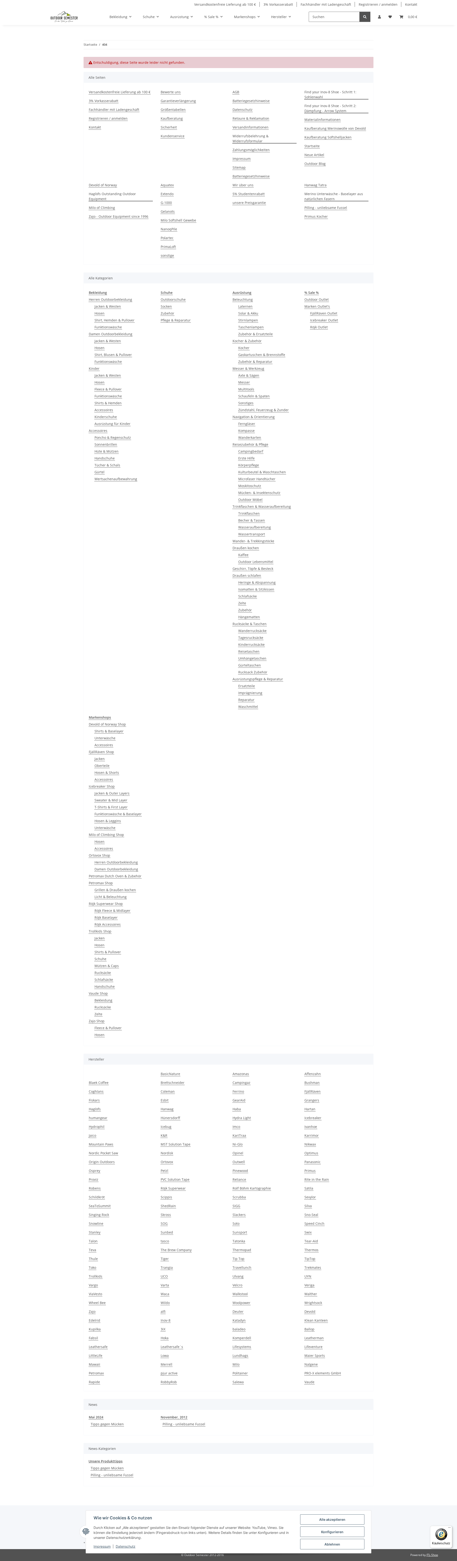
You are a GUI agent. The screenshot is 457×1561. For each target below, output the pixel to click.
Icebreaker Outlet (324, 320)
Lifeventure (313, 1346)
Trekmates (312, 1267)
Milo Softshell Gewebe (178, 220)
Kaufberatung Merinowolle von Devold (335, 128)
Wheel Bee (97, 1302)
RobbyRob (169, 1382)
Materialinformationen (322, 119)
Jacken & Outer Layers (111, 793)
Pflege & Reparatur (176, 320)
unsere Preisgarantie (249, 202)
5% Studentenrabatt (249, 194)
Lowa (165, 1355)
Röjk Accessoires (107, 924)
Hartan (309, 1109)
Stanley (94, 1232)
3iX (163, 1329)
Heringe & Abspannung (257, 582)
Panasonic (312, 1162)
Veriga (309, 1285)
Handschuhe (104, 458)
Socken (166, 306)
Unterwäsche (104, 738)
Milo (236, 1364)
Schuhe (100, 959)
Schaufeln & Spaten (254, 396)
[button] (379, 17)
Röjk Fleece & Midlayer (112, 910)
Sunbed (167, 1232)
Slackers (239, 1214)
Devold (309, 1311)
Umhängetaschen (252, 658)
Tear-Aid (311, 1241)
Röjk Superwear (173, 1188)
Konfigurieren (332, 1532)
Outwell (239, 1162)
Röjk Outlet (319, 327)
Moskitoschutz (249, 486)
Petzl (164, 1170)
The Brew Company (176, 1250)
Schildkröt (97, 1197)
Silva (308, 1206)
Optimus (311, 1153)
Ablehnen (332, 1544)
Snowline (96, 1223)
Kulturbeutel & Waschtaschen (262, 472)
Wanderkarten (249, 437)
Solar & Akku (248, 313)
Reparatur (246, 699)
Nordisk (167, 1153)
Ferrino (238, 1091)
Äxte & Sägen (248, 375)
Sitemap (239, 167)
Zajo (92, 1311)
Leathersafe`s (172, 1346)
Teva (92, 1250)
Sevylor (310, 1197)
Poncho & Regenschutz (112, 437)
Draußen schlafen (247, 575)
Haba (237, 1109)
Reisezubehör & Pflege (250, 444)
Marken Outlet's (317, 306)
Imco (236, 1126)
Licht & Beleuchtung (110, 896)
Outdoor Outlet (316, 299)
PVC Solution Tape (175, 1179)
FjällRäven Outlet (323, 313)
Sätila (308, 1188)
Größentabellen (173, 109)
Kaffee (243, 555)
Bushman (312, 1082)
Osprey (94, 1170)
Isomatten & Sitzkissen (256, 589)
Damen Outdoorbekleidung (110, 334)
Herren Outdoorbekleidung (110, 299)
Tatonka (239, 1241)
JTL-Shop (432, 1555)
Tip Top (238, 1258)
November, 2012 (174, 1417)
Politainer (240, 1373)
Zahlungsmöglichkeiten (251, 150)
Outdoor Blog (315, 163)
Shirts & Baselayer (109, 731)
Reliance (239, 1179)
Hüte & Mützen (106, 451)
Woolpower (241, 1302)
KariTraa (239, 1135)
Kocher (243, 348)
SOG (164, 1223)
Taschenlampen (251, 327)
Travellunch (242, 1267)
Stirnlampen (248, 320)
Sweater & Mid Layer (110, 800)
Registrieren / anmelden (378, 4)
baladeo (239, 1329)
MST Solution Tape (175, 1144)
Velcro (237, 1285)
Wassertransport (251, 534)
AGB (236, 92)
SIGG (236, 1206)
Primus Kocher (316, 216)
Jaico (92, 1135)
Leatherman (314, 1338)
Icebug (166, 1126)
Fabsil (93, 1338)
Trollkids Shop (100, 931)
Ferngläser (246, 423)
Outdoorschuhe (173, 299)
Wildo (165, 1302)
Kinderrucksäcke (251, 644)
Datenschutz (125, 1546)
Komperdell (242, 1338)
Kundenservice (172, 136)
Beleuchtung (243, 299)
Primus (310, 1170)
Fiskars (94, 1100)
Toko (92, 1267)
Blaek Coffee (99, 1082)
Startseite (312, 146)
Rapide (94, 1382)
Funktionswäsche (108, 327)
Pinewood (240, 1170)
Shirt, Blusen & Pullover (113, 354)
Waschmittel (248, 706)
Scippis (166, 1197)
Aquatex (167, 185)
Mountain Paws (101, 1144)
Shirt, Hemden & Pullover (114, 320)
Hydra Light (242, 1118)
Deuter (238, 1311)
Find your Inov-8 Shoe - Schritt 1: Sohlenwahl (330, 94)
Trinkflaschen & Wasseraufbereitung (262, 506)
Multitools (246, 389)
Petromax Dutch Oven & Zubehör (115, 876)
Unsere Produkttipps (106, 1461)
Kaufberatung (172, 118)
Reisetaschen (248, 651)
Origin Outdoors (102, 1162)
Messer (244, 382)
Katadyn (239, 1320)
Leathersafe (98, 1346)
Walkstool (240, 1294)
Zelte (242, 603)
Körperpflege (248, 465)
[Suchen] (364, 17)
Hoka (165, 1338)
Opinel (238, 1153)
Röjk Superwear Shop (106, 903)
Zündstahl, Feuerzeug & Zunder (263, 410)
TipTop (309, 1258)
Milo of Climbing (102, 207)
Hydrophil (96, 1126)
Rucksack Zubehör (252, 672)
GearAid (239, 1100)
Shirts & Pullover (107, 952)
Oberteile (101, 765)
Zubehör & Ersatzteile (255, 334)
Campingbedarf (250, 451)
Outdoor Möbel (250, 499)
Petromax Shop (101, 883)
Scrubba (239, 1197)
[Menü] (449, 1528)
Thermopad (242, 1250)
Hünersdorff (170, 1118)
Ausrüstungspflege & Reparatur (258, 679)
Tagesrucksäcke (250, 637)
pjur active (169, 1373)
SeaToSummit (100, 1206)
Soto (236, 1223)
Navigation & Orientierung (254, 417)
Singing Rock (99, 1214)
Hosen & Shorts (106, 772)
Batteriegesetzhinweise (251, 101)
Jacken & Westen (107, 306)
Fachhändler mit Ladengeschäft (326, 4)
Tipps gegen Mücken (107, 1424)
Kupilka (95, 1329)
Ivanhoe (310, 1126)
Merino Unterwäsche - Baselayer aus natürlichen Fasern (333, 196)
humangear (98, 1118)
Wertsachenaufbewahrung (115, 479)
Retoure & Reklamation (251, 118)
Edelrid (94, 1320)
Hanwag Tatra (315, 185)
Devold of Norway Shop (107, 724)
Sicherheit (169, 127)
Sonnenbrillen (105, 444)
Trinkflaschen (249, 513)
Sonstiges (245, 403)
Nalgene (311, 1364)
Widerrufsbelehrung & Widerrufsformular (250, 138)
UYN (307, 1276)
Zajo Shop (96, 1021)
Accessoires (103, 410)
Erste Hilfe (246, 458)
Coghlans (96, 1091)
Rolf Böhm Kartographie (252, 1188)
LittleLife (95, 1355)
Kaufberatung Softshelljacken (328, 137)
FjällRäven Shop (101, 752)
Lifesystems (242, 1346)
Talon (93, 1241)
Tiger (165, 1258)
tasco (165, 1241)
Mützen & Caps (106, 965)
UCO (164, 1276)
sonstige (167, 255)
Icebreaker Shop (102, 786)
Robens (95, 1188)
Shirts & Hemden (108, 403)
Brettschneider (172, 1082)
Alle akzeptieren (332, 1519)
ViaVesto (95, 1294)
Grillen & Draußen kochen (115, 890)
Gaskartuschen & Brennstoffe (261, 354)
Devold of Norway (103, 185)
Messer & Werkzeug (248, 368)
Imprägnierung (250, 693)
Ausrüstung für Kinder (112, 423)
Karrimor (311, 1135)
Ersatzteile (246, 686)
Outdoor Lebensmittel (255, 561)
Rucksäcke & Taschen (250, 624)
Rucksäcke (102, 972)
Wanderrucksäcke (252, 630)
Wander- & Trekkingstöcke (253, 541)
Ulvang (238, 1276)
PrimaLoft (168, 246)
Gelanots (168, 211)
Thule (93, 1258)
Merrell (166, 1364)
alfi (163, 1311)
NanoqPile (169, 229)
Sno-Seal (311, 1214)
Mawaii (94, 1364)
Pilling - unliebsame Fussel (325, 207)
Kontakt (411, 4)
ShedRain (168, 1206)
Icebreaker (312, 1118)
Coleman (168, 1091)
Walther (310, 1294)
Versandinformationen (250, 127)
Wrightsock (313, 1302)
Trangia (167, 1267)
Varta (165, 1285)
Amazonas (241, 1074)
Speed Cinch (314, 1223)
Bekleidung (103, 1000)
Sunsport (240, 1232)
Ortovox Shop (99, 855)
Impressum (102, 1546)
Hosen (99, 313)
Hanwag (167, 1109)
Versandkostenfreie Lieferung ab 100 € (225, 4)
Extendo (167, 194)
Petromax (96, 1373)
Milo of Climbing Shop (106, 834)
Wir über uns (243, 185)
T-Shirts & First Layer (111, 807)
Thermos (311, 1250)
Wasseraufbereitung (254, 527)
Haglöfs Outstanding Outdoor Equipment (112, 196)
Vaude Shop (98, 993)
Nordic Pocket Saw (103, 1153)
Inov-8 (165, 1320)
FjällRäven (312, 1091)
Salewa (238, 1382)
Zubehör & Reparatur (255, 361)
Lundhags (240, 1355)
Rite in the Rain (316, 1179)
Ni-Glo (238, 1144)
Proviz (93, 1179)
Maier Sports (314, 1355)
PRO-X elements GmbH (322, 1373)
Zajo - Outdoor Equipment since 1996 (118, 216)
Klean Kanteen (316, 1320)
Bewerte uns (171, 92)
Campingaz (241, 1082)
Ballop (309, 1329)
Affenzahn (312, 1074)
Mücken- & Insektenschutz (259, 492)
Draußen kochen (246, 548)
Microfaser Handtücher (256, 479)
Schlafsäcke (247, 596)
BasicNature (170, 1074)
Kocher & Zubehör (247, 341)
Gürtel (99, 472)
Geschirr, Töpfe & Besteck (253, 568)
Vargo (93, 1285)
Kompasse (246, 430)
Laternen (245, 306)
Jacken (99, 758)
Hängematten (249, 617)
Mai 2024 (96, 1417)
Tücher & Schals (107, 465)
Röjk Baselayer (106, 917)
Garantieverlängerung (178, 101)
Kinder (94, 368)
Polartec (167, 238)
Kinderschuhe (105, 417)
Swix (308, 1232)
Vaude (309, 1382)
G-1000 (166, 202)
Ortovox (167, 1162)
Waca (165, 1294)
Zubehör (167, 313)
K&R (164, 1135)
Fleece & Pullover (108, 389)
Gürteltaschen (249, 665)
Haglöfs (95, 1109)
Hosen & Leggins (107, 821)
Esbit (165, 1100)
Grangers (311, 1100)
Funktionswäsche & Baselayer (118, 814)
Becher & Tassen (251, 520)
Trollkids (95, 1276)
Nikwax (310, 1144)
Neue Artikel (314, 155)
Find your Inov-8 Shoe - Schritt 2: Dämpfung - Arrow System (330, 108)
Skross (166, 1214)
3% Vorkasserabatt (278, 4)
